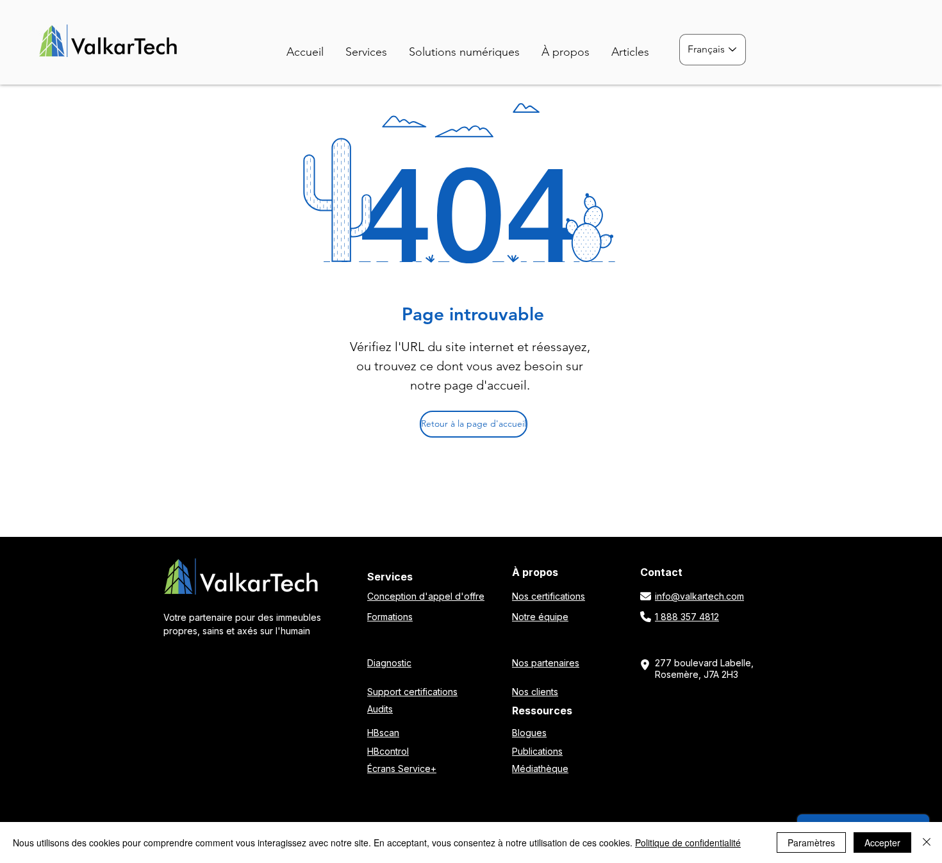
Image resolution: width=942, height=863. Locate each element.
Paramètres (811, 842)
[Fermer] (926, 842)
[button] (470, 46)
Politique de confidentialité (688, 842)
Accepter (882, 842)
